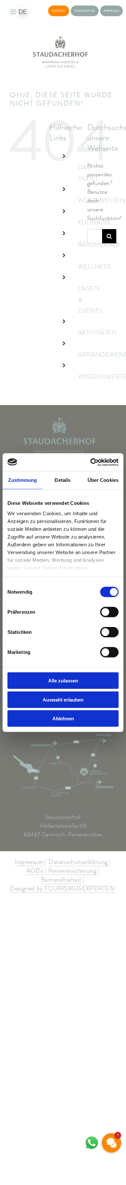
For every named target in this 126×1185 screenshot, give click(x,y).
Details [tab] (62, 480)
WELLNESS (94, 266)
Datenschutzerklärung (78, 862)
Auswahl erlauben (63, 699)
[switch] (109, 612)
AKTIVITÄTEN (97, 333)
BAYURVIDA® (99, 244)
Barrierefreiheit (61, 880)
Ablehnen (63, 718)
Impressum (29, 862)
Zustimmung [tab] (22, 480)
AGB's (34, 871)
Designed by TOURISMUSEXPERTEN (62, 888)
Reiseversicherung (72, 871)
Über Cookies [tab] (103, 480)
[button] (111, 1143)
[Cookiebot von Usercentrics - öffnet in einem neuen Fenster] (91, 462)
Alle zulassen (63, 680)
